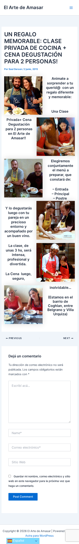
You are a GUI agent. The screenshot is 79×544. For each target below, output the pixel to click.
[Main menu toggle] (71, 8)
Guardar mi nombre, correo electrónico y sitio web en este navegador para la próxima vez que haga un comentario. (39, 481)
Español (18, 540)
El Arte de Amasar (23, 7)
